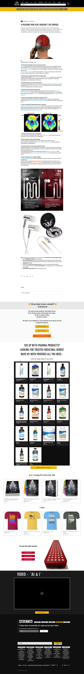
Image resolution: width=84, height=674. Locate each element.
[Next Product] (82, 523)
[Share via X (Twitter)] (24, 276)
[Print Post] (32, 276)
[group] (42, 491)
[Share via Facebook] (21, 276)
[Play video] (42, 593)
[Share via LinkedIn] (27, 276)
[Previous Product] (2, 523)
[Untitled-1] (62, 665)
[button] (68, 3)
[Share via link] (29, 276)
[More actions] (62, 21)
